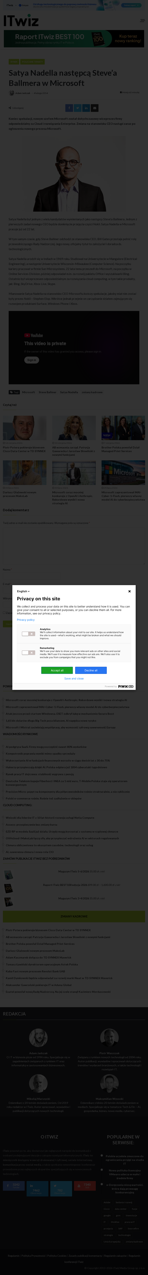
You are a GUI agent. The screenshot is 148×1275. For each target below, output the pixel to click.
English (22, 591)
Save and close (74, 678)
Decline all (91, 670)
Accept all (57, 670)
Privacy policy (26, 619)
